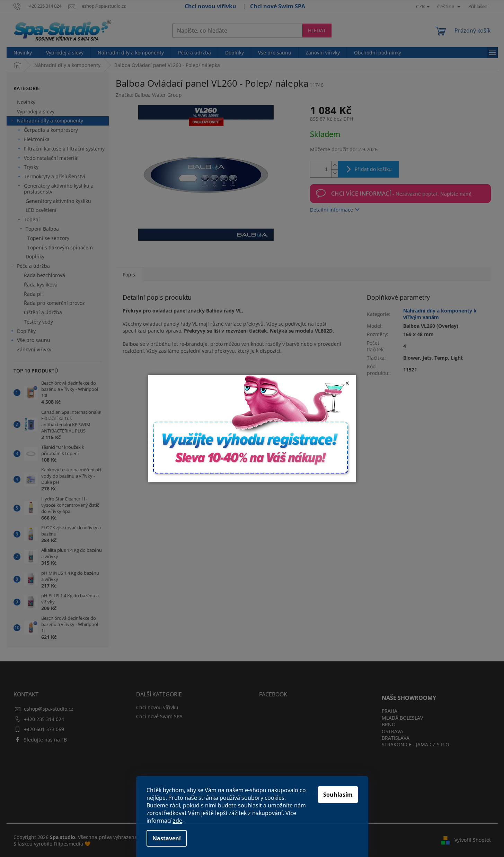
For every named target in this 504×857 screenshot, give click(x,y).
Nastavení (166, 838)
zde (177, 820)
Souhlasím (338, 794)
